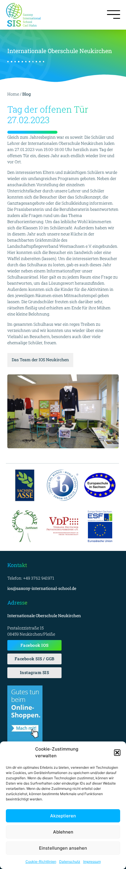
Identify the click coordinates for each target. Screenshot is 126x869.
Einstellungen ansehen (63, 848)
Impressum (92, 861)
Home (13, 94)
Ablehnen (63, 832)
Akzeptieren (63, 816)
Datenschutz (69, 861)
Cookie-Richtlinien (40, 861)
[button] (117, 753)
